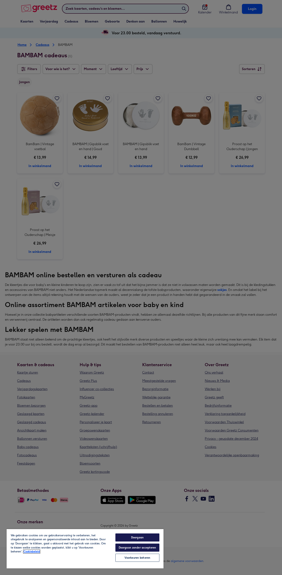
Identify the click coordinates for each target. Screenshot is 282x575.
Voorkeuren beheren (137, 557)
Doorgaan (137, 537)
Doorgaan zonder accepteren (137, 547)
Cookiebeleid (32, 551)
